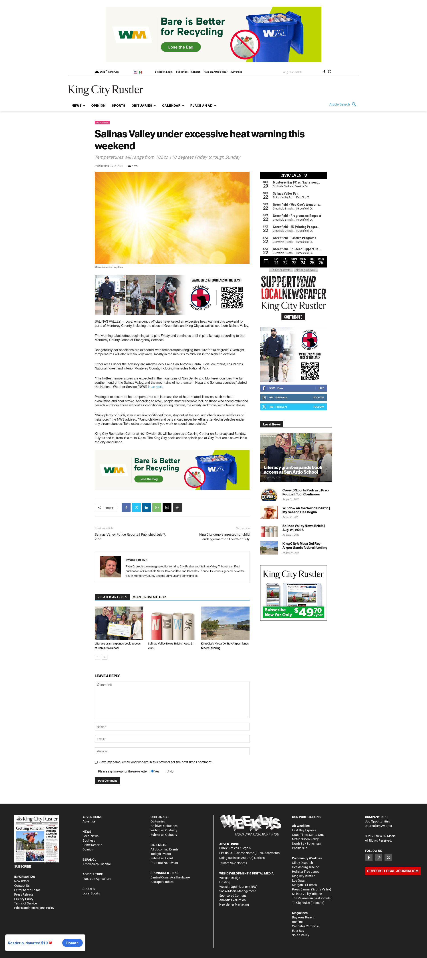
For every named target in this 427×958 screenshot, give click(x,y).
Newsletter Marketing (234, 904)
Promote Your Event (164, 862)
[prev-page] (97, 657)
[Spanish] (141, 72)
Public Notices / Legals (235, 848)
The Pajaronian (302, 898)
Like (321, 388)
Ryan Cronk (102, 166)
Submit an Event (162, 858)
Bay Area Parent (303, 917)
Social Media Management (237, 891)
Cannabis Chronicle (305, 926)
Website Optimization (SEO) (238, 886)
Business (89, 840)
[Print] (177, 507)
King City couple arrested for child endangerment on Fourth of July (224, 537)
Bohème (297, 922)
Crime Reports (92, 845)
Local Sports (91, 893)
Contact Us (22, 885)
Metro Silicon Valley (305, 839)
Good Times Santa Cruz (308, 834)
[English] (136, 72)
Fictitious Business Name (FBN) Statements (249, 853)
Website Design (229, 878)
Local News (102, 122)
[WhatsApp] (156, 507)
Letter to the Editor (27, 890)
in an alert (155, 387)
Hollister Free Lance (305, 871)
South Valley (300, 935)
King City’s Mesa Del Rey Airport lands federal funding (305, 545)
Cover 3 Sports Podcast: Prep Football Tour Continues (305, 492)
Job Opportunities (377, 821)
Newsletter (21, 881)
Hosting (224, 882)
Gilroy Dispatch (302, 862)
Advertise (89, 821)
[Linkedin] (146, 507)
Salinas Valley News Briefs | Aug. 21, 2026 (303, 528)
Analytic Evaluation (232, 900)
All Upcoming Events (165, 849)
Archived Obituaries (164, 826)
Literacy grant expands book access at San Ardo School (293, 470)
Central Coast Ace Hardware (170, 877)
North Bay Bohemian (306, 843)
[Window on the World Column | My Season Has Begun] (269, 512)
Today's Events (161, 854)
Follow (318, 397)
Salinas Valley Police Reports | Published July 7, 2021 (130, 537)
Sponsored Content (232, 895)
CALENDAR (158, 845)
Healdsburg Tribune (305, 867)
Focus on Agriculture (97, 878)
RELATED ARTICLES (112, 597)
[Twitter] (136, 507)
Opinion (88, 849)
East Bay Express (304, 830)
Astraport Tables (162, 882)
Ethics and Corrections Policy (34, 908)
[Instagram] (329, 72)
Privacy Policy (23, 899)
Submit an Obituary (164, 834)
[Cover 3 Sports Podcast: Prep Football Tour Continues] (269, 494)
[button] (343, 104)
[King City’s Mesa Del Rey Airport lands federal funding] (225, 623)
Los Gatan (299, 880)
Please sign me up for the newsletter (123, 771)
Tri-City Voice (301, 902)
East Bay (298, 930)
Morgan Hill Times (304, 885)
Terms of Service (25, 903)
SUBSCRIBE (22, 866)
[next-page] (104, 657)
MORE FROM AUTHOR (149, 597)
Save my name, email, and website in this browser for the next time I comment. (155, 762)
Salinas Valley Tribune (307, 894)
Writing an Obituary (164, 830)
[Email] (167, 507)
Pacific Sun (299, 848)
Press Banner (301, 889)
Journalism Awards (378, 826)
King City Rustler (303, 876)
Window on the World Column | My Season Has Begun (306, 510)
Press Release (23, 894)
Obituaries (158, 821)
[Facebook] (324, 72)
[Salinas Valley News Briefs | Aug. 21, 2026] (172, 623)
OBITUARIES (159, 817)
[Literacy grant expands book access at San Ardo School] (119, 623)
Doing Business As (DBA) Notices (242, 858)
